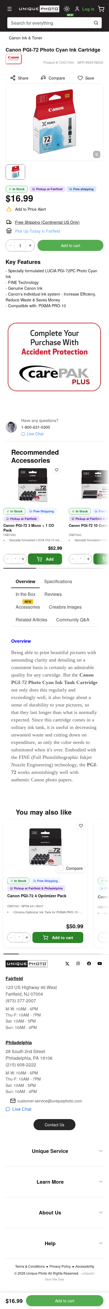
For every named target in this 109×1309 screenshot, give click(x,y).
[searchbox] (54, 22)
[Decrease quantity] (10, 245)
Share (23, 78)
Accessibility (84, 1266)
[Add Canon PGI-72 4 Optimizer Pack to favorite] (81, 826)
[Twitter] (67, 963)
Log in (88, 9)
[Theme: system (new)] (67, 9)
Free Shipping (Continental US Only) (47, 222)
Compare (57, 78)
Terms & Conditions (30, 1266)
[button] (101, 9)
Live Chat (35, 433)
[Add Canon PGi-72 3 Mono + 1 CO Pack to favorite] (56, 470)
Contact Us (54, 1124)
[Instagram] (78, 963)
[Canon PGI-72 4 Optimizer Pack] (45, 847)
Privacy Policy (60, 1266)
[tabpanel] (54, 705)
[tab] (25, 581)
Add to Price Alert (30, 209)
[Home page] (38, 8)
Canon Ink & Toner (25, 37)
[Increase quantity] (30, 245)
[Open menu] (9, 8)
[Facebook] (89, 963)
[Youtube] (99, 963)
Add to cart (70, 245)
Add (50, 559)
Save (89, 78)
